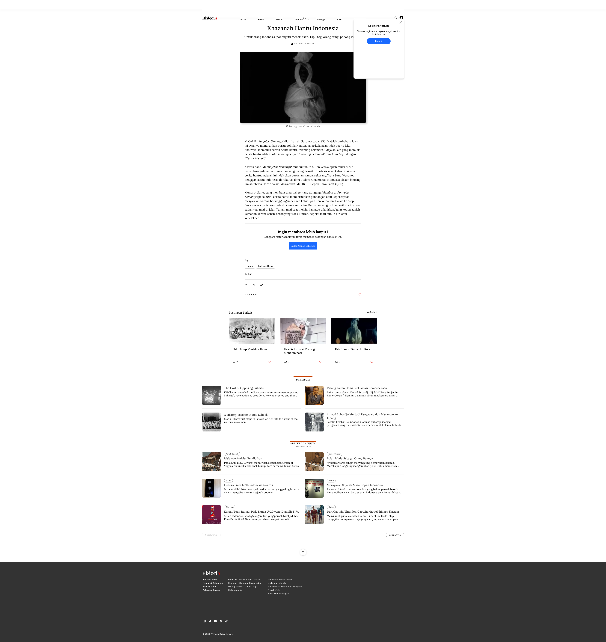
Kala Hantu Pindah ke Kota (352, 349)
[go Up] (303, 552)
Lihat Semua (371, 312)
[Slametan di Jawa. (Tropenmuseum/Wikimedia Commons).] (252, 331)
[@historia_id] (210, 621)
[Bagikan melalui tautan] (261, 284)
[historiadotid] (204, 621)
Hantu (250, 266)
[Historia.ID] (210, 18)
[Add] (303, 87)
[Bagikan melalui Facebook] (246, 284)
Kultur (248, 274)
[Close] (400, 22)
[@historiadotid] (215, 621)
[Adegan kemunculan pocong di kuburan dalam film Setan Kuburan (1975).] (354, 331)
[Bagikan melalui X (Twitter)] (253, 284)
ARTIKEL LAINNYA (303, 443)
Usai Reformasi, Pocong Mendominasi (299, 351)
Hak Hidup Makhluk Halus (250, 349)
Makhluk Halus (265, 266)
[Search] (396, 18)
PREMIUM (303, 379)
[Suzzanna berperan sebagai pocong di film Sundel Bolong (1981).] (303, 331)
